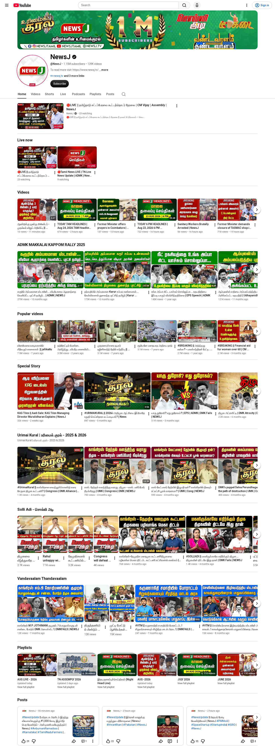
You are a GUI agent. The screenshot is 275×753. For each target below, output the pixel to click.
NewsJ (70, 113)
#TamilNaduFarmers (50, 732)
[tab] (21, 94)
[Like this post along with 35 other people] (193, 741)
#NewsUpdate (30, 717)
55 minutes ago (46, 711)
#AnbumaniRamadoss (44, 728)
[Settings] (247, 5)
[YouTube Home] (21, 5)
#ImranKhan (114, 724)
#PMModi (222, 720)
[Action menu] (93, 741)
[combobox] (129, 5)
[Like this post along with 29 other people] (24, 741)
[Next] (257, 210)
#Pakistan (129, 724)
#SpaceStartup (200, 724)
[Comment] (170, 741)
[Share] (74, 741)
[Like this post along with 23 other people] (108, 741)
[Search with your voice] (197, 5)
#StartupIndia (218, 724)
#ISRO (231, 724)
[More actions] (177, 106)
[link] (58, 727)
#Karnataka (29, 732)
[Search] (184, 5)
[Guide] (6, 5)
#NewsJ (142, 724)
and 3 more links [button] (74, 75)
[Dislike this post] (34, 741)
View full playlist (25, 687)
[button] (32, 71)
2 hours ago (129, 711)
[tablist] (137, 94)
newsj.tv (58, 75)
